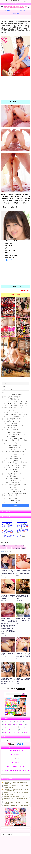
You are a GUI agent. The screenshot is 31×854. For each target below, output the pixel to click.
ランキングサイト (23, 10)
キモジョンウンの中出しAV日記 (15, 766)
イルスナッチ (15, 762)
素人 (10, 724)
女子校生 (10, 721)
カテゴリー (5, 386)
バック (22, 545)
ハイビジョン (15, 545)
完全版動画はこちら (15, 102)
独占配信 (25, 732)
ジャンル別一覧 (7, 10)
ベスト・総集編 (23, 727)
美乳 (16, 727)
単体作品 (4, 548)
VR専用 (4, 724)
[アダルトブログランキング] (12, 744)
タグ (3, 392)
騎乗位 (21, 724)
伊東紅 (3, 552)
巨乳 (27, 724)
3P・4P (15, 724)
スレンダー (26, 721)
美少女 (23, 548)
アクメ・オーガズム (6, 545)
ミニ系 (4, 721)
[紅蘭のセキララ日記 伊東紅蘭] (15, 356)
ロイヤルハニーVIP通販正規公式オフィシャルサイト (15, 771)
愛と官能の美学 (15, 754)
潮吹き (19, 732)
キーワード (5, 381)
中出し (11, 727)
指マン (9, 548)
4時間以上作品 (18, 721)
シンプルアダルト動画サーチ (16, 750)
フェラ (16, 729)
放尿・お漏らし (16, 548)
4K (14, 732)
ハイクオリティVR (7, 732)
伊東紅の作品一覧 (9, 260)
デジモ (4, 729)
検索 (15, 505)
